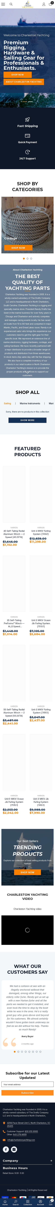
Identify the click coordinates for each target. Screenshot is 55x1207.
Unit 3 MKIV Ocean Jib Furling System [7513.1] (40, 623)
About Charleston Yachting (24, 82)
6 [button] (33, 1052)
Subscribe (27, 1092)
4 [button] (26, 1052)
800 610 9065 (31, 1131)
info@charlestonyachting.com (21, 1140)
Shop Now (17, 74)
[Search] (11, 4)
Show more (27, 420)
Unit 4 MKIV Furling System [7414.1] (40, 532)
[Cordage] (27, 225)
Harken (14, 528)
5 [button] (29, 1052)
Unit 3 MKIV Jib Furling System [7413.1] (41, 801)
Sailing (7, 403)
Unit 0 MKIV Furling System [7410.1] (40, 711)
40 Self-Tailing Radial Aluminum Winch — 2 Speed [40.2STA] (14, 534)
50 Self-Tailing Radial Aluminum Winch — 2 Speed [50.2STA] (14, 712)
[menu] (3, 4)
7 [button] (37, 1052)
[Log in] (43, 4)
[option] (27, 58)
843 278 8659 (20, 1134)
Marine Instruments (30, 403)
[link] (27, 122)
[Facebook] (6, 1149)
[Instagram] (14, 1149)
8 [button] (40, 1052)
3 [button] (31, 258)
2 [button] (30, 101)
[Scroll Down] (27, 372)
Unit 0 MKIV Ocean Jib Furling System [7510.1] (14, 801)
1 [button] (24, 101)
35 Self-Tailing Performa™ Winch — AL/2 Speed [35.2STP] (14, 623)
